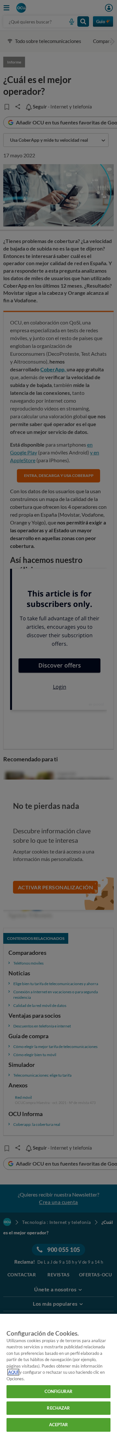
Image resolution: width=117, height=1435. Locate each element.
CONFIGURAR (58, 1391)
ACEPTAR (58, 1424)
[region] (58, 1374)
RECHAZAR (58, 1408)
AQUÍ (13, 1372)
